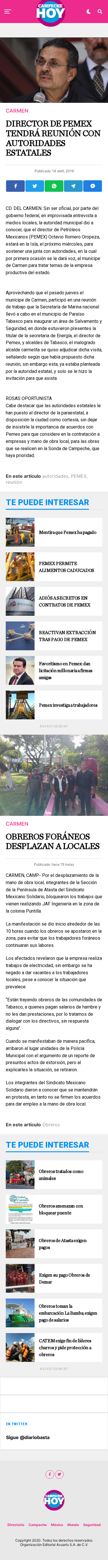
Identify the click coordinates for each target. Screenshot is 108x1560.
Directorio (15, 1525)
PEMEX (78, 476)
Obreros (51, 1124)
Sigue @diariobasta (28, 1437)
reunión (14, 482)
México (57, 1525)
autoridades (55, 476)
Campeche (38, 1525)
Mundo (73, 1525)
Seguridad (92, 1525)
